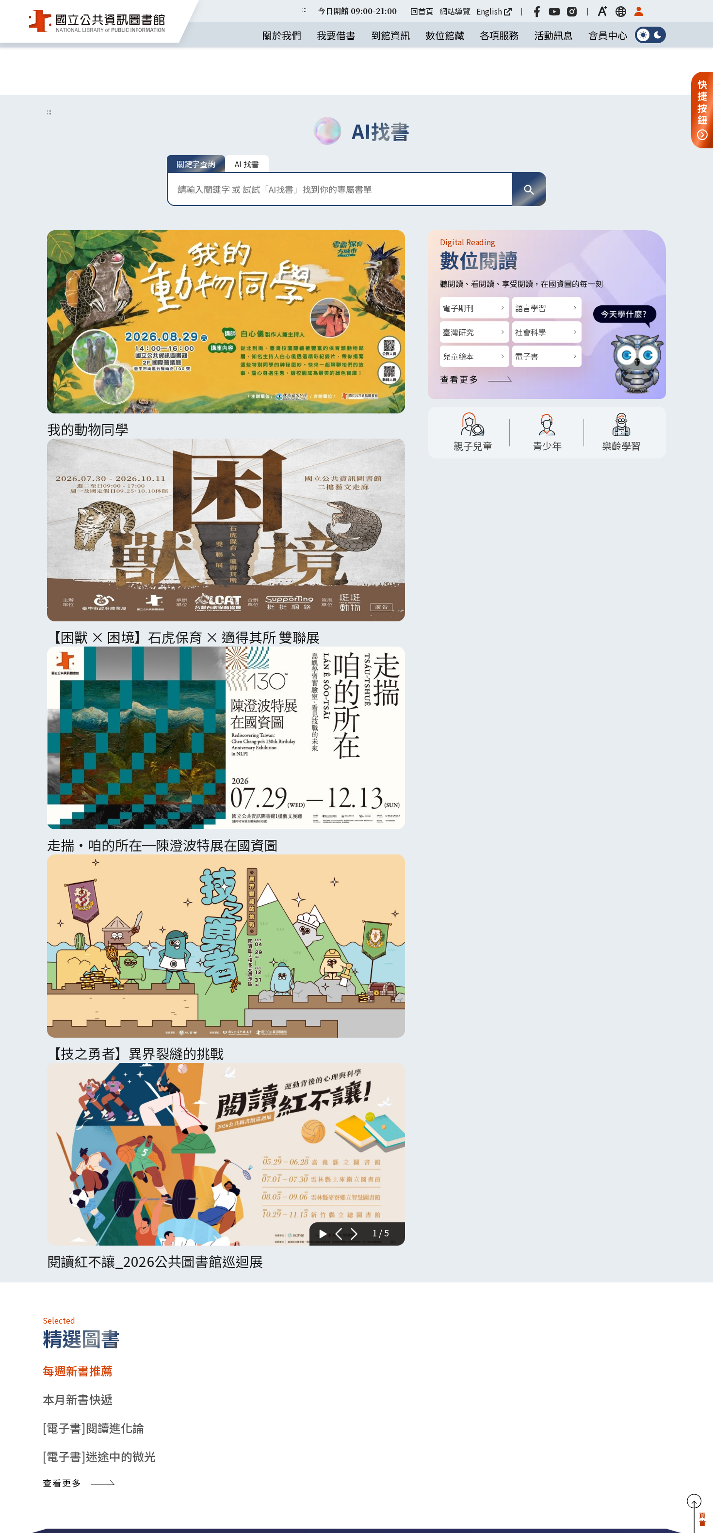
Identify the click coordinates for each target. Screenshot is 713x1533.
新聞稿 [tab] (140, 1167)
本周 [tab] (565, 718)
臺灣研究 (458, 284)
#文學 (594, 1252)
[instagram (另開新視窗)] (576, 11)
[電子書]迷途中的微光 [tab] (99, 596)
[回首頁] (97, 21)
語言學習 (530, 260)
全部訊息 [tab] (192, 1167)
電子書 (526, 309)
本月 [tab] (632, 718)
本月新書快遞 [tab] (78, 539)
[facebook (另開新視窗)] (541, 11)
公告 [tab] (99, 1167)
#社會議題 (514, 1252)
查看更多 (459, 331)
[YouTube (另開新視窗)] (558, 11)
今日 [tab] (497, 718)
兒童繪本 (458, 309)
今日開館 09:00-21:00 (361, 10)
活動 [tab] (64, 1167)
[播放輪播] (323, 354)
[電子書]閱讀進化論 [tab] (93, 567)
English (493, 11)
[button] (607, 11)
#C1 (545, 1252)
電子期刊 (458, 260)
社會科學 (530, 284)
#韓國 (568, 1252)
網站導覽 (458, 11)
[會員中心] (642, 11)
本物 (506, 1231)
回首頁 (426, 11)
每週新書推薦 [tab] (78, 510)
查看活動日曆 (606, 1017)
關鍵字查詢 (196, 116)
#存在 (620, 1252)
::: (308, 9)
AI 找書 (247, 116)
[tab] (404, 1350)
